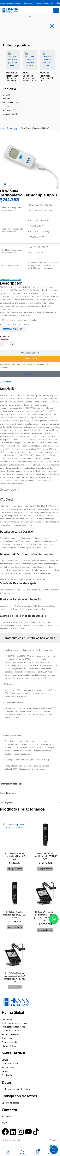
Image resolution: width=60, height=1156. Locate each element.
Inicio (2, 128)
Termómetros (13, 128)
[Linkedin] (12, 1131)
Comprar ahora (30, 358)
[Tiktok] (36, 1131)
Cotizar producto (15, 986)
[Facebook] (5, 1131)
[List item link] (30, 1018)
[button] (56, 10)
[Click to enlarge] (5, 184)
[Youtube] (28, 1131)
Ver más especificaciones (10, 279)
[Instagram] (20, 1131)
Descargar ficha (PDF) (12, 329)
